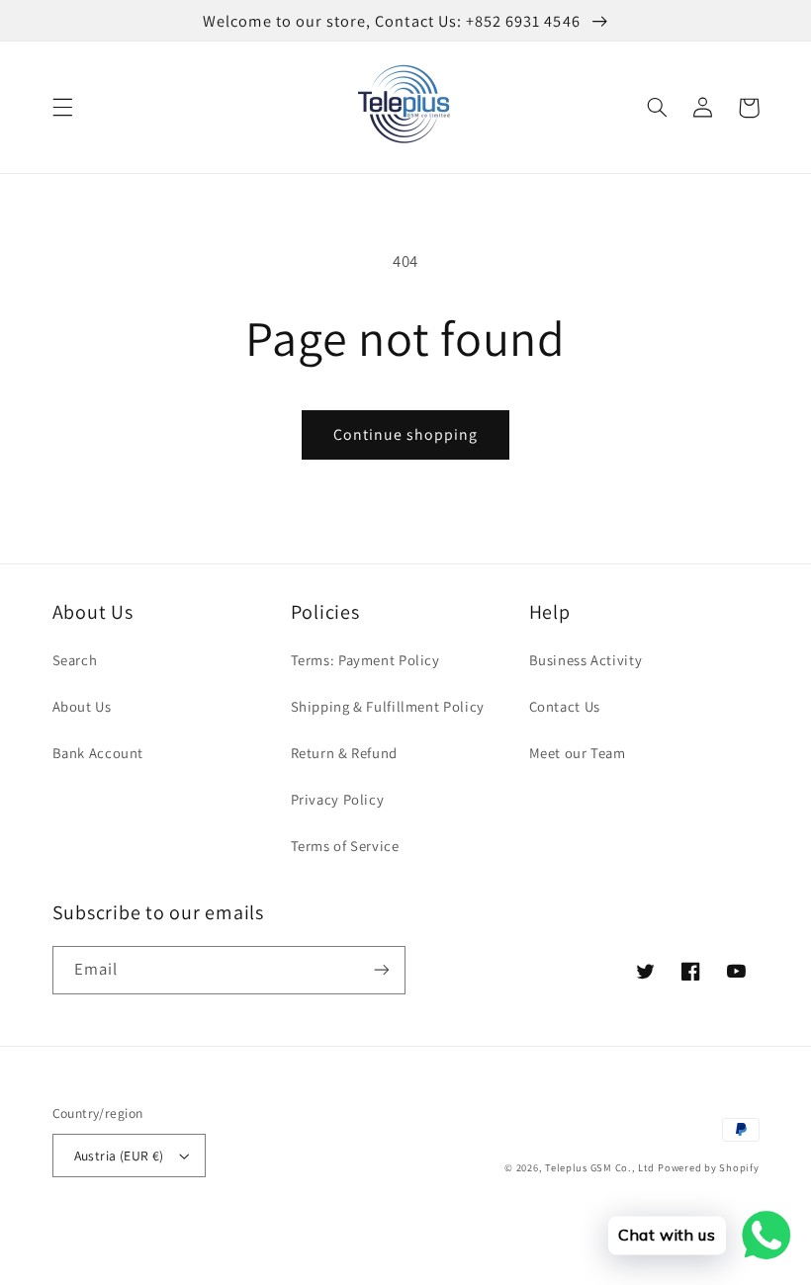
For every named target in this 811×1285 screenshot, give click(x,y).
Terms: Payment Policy (365, 659)
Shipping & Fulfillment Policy (388, 706)
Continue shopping (406, 434)
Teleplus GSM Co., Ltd (599, 1167)
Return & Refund (344, 752)
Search (75, 659)
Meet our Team (577, 752)
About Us (82, 706)
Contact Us (564, 706)
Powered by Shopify (708, 1167)
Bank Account (98, 752)
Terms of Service (345, 845)
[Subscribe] (382, 970)
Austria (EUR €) (119, 1155)
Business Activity (586, 659)
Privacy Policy (338, 799)
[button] (62, 107)
